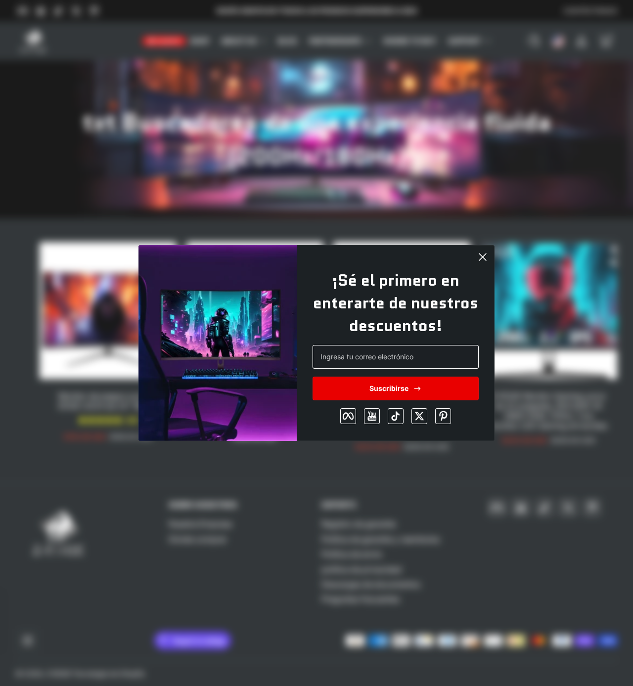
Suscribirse (388, 388)
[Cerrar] (483, 257)
